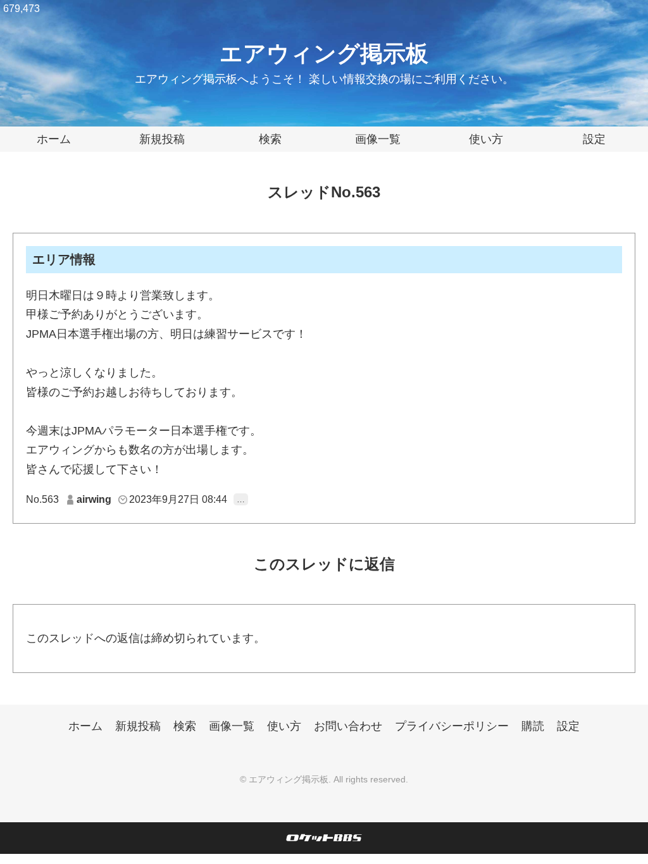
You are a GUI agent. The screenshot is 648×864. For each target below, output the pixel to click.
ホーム (54, 139)
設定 (594, 139)
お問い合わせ (348, 726)
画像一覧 (378, 139)
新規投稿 (162, 139)
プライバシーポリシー (452, 726)
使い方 (486, 139)
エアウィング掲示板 (324, 53)
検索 (270, 139)
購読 (532, 726)
